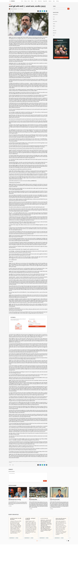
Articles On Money (12, 485)
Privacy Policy (30, 324)
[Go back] (9, 1)
